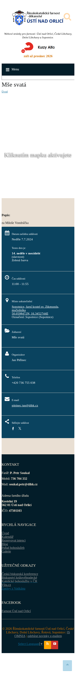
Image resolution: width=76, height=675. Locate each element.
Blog (5, 544)
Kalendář (7, 536)
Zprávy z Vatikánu (13, 588)
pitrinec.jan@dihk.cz (25, 405)
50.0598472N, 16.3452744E (30, 313)
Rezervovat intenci (14, 540)
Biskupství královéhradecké (19, 577)
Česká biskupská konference (20, 574)
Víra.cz (6, 585)
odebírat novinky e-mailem (45, 636)
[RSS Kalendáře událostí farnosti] (47, 645)
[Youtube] (54, 645)
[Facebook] (13, 428)
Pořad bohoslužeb (13, 547)
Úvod (5, 91)
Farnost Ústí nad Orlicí (16, 611)
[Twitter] (19, 428)
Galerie (6, 551)
